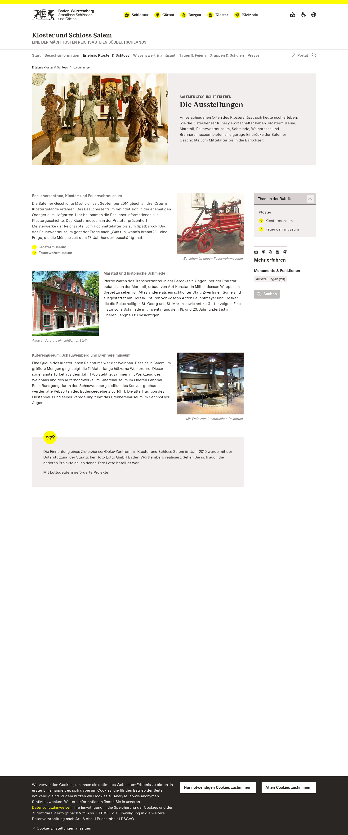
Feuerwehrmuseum (55, 252)
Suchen (270, 294)
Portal (302, 55)
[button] (285, 199)
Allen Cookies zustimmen (287, 787)
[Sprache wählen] (313, 14)
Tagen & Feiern (192, 55)
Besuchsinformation (62, 55)
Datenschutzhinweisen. (52, 807)
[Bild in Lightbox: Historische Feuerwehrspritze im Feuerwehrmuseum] (210, 223)
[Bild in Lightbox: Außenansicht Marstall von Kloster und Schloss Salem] (65, 303)
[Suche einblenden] (314, 55)
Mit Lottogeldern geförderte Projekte (75, 472)
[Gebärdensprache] (303, 14)
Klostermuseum (52, 247)
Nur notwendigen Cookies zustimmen (217, 787)
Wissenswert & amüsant (154, 55)
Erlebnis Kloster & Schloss (106, 55)
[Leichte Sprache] (292, 14)
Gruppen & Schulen (227, 55)
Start (36, 55)
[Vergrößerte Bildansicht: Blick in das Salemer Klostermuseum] (100, 118)
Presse (253, 55)
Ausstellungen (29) (270, 279)
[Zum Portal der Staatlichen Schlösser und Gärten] (63, 14)
